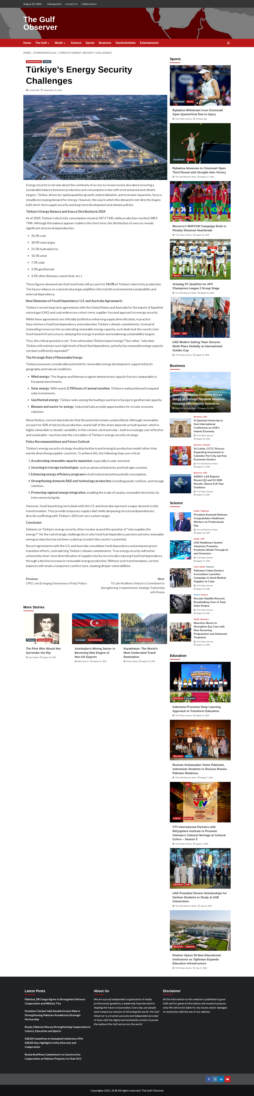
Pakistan (31, 640)
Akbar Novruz (83, 661)
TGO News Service (183, 119)
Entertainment (149, 42)
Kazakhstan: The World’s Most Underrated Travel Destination (141, 653)
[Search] (228, 43)
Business (105, 42)
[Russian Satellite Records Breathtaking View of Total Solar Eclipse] (180, 604)
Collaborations (89, 3)
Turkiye (47, 62)
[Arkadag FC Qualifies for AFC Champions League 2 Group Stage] (200, 259)
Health (197, 511)
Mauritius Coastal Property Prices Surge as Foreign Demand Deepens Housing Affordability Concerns (198, 399)
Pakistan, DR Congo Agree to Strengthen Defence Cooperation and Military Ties (55, 1001)
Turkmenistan (188, 275)
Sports (90, 42)
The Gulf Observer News (185, 177)
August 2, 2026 (202, 844)
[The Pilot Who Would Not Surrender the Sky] (46, 628)
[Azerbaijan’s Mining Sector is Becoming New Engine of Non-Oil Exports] (95, 628)
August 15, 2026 (207, 293)
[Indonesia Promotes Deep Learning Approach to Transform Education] (200, 682)
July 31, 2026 (206, 906)
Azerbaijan (80, 640)
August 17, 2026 (207, 177)
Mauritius (189, 390)
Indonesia (190, 698)
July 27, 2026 (201, 968)
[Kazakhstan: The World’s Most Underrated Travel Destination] (144, 628)
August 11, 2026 (203, 495)
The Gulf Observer (40, 23)
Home (27, 42)
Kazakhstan (130, 640)
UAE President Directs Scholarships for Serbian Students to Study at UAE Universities (199, 897)
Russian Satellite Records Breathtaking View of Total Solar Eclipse (209, 602)
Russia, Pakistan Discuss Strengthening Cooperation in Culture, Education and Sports (58, 1029)
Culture (176, 818)
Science (76, 42)
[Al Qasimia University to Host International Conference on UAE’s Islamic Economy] (180, 427)
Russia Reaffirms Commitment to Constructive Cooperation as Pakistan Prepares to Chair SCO (53, 1056)
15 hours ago (201, 119)
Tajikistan (204, 511)
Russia (197, 595)
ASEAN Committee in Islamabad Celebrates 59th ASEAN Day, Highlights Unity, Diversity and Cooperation (54, 1042)
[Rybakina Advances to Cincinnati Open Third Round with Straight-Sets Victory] (200, 143)
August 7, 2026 (206, 778)
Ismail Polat (34, 90)
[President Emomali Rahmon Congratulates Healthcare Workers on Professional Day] (180, 521)
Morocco (177, 217)
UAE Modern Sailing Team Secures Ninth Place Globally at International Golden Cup (197, 346)
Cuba (196, 567)
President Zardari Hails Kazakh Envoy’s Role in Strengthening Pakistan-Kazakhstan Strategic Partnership (53, 1015)
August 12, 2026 (203, 467)
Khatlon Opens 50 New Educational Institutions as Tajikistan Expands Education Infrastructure (196, 959)
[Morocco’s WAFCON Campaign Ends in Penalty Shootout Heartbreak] (200, 201)
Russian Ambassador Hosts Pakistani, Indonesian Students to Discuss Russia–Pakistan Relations (200, 769)
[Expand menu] (48, 43)
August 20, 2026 (49, 657)
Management (54, 3)
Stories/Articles (126, 42)
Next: (132, 585)
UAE (184, 334)
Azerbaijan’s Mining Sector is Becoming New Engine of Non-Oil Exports (95, 653)
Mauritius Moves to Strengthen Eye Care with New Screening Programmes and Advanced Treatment (210, 630)
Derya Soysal (132, 661)
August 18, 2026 (203, 533)
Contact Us (71, 3)
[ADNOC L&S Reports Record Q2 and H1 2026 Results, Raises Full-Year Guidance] (180, 483)
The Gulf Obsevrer (153, 1090)
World (59, 42)
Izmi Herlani (34, 657)
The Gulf (40, 42)
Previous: (56, 581)
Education (178, 698)
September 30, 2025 (53, 90)
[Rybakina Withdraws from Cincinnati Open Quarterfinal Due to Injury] (200, 85)
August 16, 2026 (202, 235)
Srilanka (206, 445)
